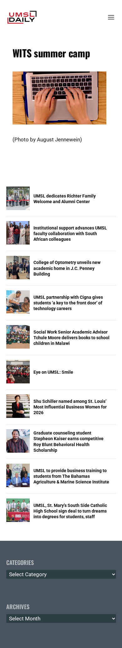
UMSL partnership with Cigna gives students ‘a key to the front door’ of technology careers (68, 303)
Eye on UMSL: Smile (53, 372)
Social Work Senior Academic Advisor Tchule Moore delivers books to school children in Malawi (71, 337)
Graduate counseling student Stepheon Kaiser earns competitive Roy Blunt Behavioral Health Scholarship (68, 441)
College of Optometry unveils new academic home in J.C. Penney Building (66, 268)
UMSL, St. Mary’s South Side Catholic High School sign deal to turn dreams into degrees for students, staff (70, 511)
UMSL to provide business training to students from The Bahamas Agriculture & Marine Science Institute (71, 476)
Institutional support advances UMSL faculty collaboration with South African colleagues (70, 233)
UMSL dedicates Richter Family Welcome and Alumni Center (64, 198)
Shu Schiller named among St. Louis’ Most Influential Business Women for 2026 (70, 407)
